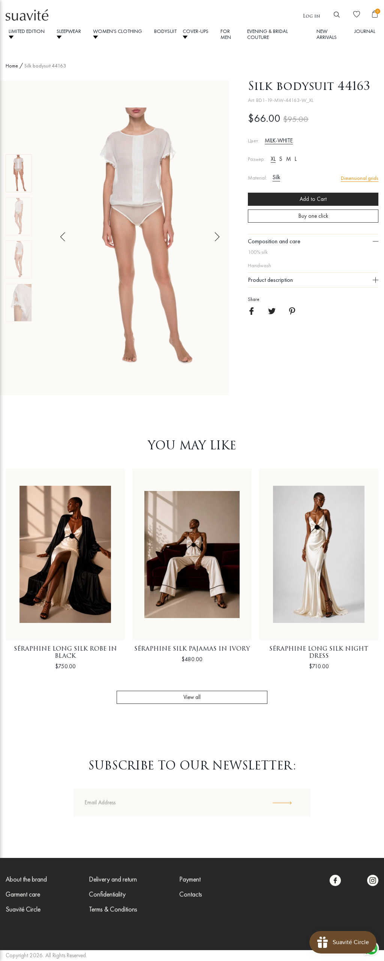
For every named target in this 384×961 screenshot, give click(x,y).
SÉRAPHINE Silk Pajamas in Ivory (192, 649)
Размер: (256, 159)
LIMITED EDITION (27, 31)
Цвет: (253, 141)
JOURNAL (364, 31)
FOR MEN (225, 34)
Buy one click (313, 216)
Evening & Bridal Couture (267, 34)
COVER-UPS (195, 31)
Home (12, 65)
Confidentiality (107, 894)
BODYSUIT (165, 31)
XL (273, 159)
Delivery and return (113, 879)
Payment (190, 879)
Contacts (190, 894)
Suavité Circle (23, 909)
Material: (257, 178)
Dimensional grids (359, 178)
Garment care (23, 894)
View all (192, 697)
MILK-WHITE (279, 140)
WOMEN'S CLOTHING (117, 31)
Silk (276, 177)
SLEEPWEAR (69, 31)
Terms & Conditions (113, 909)
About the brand (26, 879)
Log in (311, 16)
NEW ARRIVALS (326, 34)
